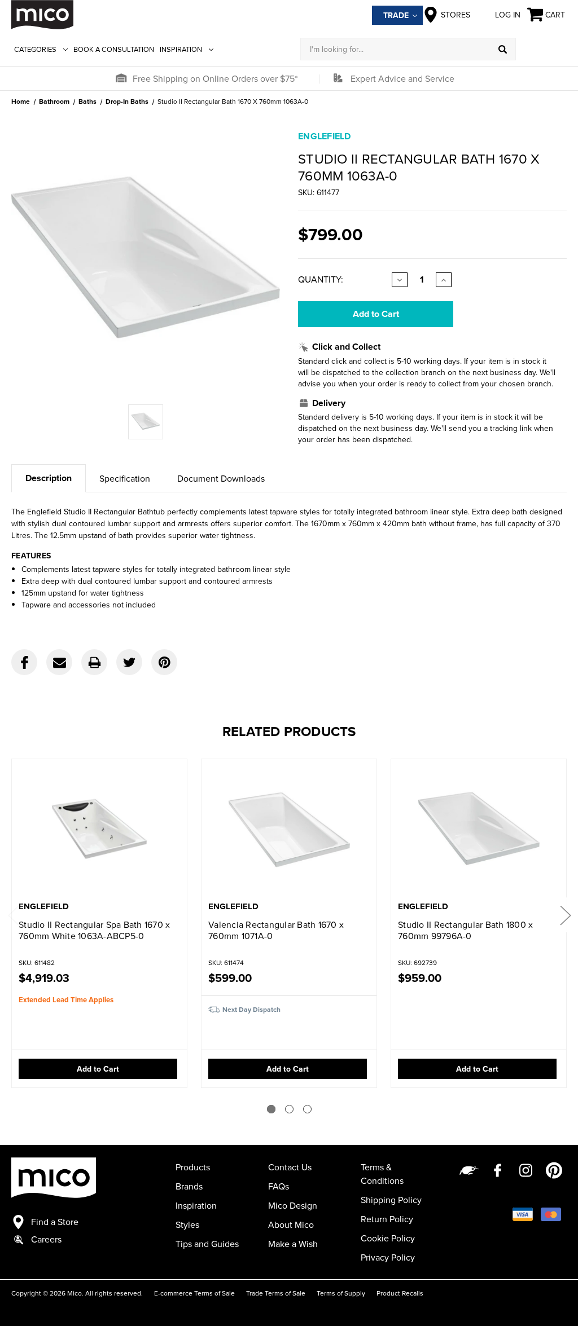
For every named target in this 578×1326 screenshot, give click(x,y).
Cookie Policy (388, 1238)
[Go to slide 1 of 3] (271, 1109)
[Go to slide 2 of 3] (289, 1109)
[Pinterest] (164, 662)
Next (565, 915)
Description (48, 478)
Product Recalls (399, 1293)
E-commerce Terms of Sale (194, 1293)
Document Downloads (221, 478)
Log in (507, 14)
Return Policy (387, 1219)
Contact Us (290, 1167)
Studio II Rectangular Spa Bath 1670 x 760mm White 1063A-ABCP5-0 (94, 930)
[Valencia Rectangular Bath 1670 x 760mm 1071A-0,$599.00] (289, 831)
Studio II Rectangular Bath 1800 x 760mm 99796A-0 (465, 930)
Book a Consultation (113, 49)
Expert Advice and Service (402, 78)
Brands (189, 1186)
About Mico (291, 1224)
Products (193, 1167)
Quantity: (320, 279)
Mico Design (292, 1205)
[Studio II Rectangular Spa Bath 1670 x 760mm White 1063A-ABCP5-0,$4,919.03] (99, 831)
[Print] (94, 662)
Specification (124, 478)
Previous (13, 915)
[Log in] (541, 49)
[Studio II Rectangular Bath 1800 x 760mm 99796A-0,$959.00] (479, 831)
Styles (187, 1224)
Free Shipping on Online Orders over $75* (215, 78)
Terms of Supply (341, 1293)
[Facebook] (24, 662)
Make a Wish (293, 1243)
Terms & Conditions (382, 1174)
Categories (35, 49)
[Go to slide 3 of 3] (307, 1109)
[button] (121, 78)
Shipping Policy (391, 1199)
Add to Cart (98, 1068)
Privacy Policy (388, 1257)
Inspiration (181, 49)
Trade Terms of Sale (275, 1293)
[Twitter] (129, 662)
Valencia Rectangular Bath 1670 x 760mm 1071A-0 (276, 930)
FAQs (278, 1186)
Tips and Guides (207, 1243)
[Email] (59, 662)
